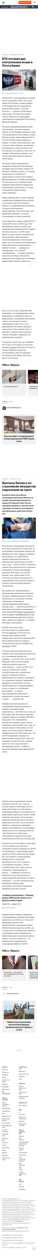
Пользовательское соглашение (12, 1240)
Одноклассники (23, 1074)
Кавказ (4, 1150)
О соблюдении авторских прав (12, 1237)
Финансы (5, 54)
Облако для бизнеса (21, 1137)
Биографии (5, 1086)
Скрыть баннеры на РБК (22, 1087)
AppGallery (22, 1189)
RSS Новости (23, 1105)
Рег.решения (22, 1152)
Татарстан (5, 1142)
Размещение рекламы (22, 1124)
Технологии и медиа (6, 1080)
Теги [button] (10, 401)
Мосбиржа (20, 1227)
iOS (20, 1184)
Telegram (22, 1076)
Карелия (4, 1153)
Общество (5, 1075)
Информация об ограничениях (12, 1235)
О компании (22, 1113)
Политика (5, 1069)
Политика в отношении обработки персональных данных (18, 1244)
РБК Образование (6, 1092)
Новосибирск (6, 1111)
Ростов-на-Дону (5, 1139)
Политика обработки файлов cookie (14, 1247)
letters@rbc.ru (19, 1221)
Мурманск (5, 1155)
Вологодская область (6, 1119)
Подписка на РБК (23, 1093)
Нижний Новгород (5, 1130)
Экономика (5, 1072)
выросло (12, 632)
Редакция (22, 1121)
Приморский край (6, 1158)
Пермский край (5, 1135)
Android (21, 1187)
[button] (14, 383)
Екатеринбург (6, 1108)
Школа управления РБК (22, 1173)
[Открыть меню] (34, 2)
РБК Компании (22, 1164)
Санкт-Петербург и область (6, 1104)
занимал (12, 347)
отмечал (22, 247)
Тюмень (4, 1145)
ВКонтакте (22, 1071)
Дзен (20, 1079)
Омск (3, 1113)
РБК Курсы (21, 1168)
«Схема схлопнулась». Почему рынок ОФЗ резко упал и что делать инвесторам (18, 898)
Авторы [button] (4, 401)
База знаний (5, 1089)
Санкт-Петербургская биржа (15, 1228)
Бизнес (4, 1077)
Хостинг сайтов (21, 1149)
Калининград (6, 1123)
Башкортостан (6, 1116)
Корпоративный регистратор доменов (22, 1143)
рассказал (24, 116)
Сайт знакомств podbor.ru (22, 1159)
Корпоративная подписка (23, 1097)
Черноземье (6, 1147)
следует (22, 553)
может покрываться (26, 611)
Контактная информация (22, 1117)
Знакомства (22, 1155)
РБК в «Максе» (11, 365)
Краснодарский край (6, 1126)
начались (6, 645)
